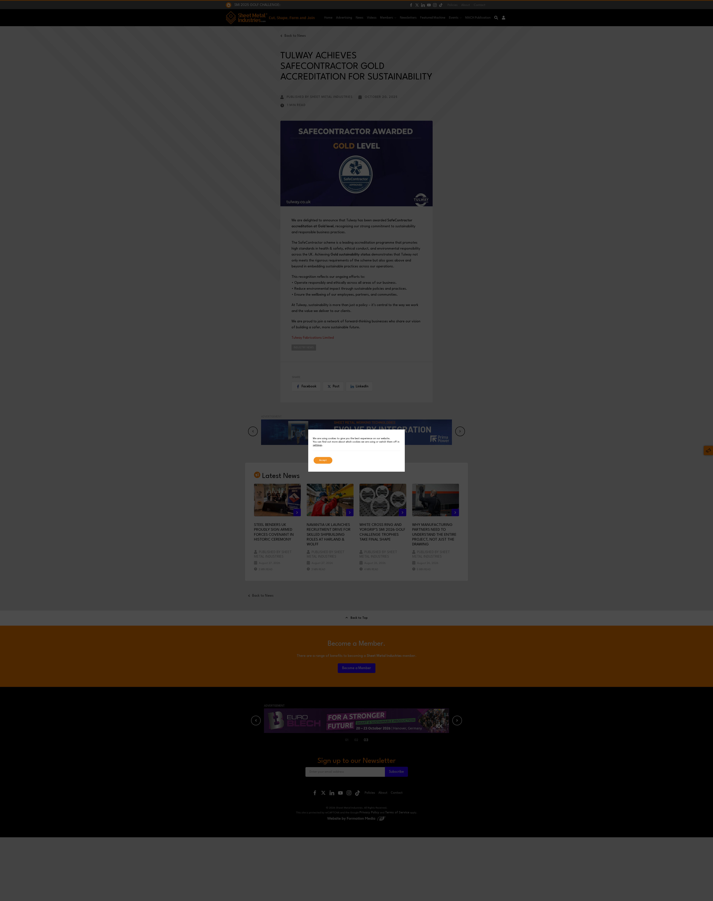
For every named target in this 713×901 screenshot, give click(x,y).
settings (317, 445)
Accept (323, 460)
